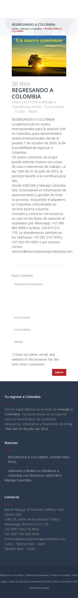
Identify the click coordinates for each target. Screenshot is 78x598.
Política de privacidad (37, 575)
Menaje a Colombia (31, 28)
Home (15, 28)
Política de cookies (60, 575)
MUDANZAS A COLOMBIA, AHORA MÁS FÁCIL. (38, 459)
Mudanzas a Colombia (11, 575)
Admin (36, 106)
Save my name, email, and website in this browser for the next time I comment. (35, 359)
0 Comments (54, 106)
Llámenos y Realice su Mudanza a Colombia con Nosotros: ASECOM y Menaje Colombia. (33, 475)
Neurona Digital (40, 587)
